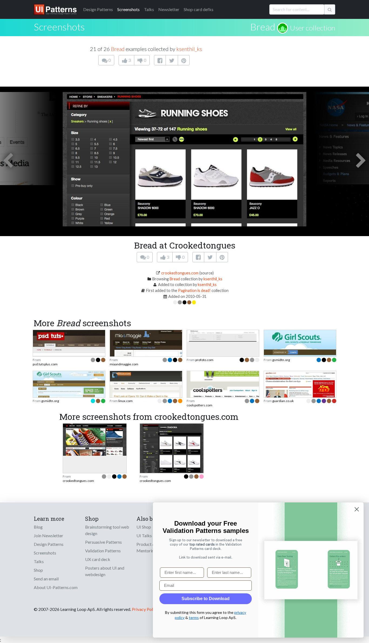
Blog (38, 526)
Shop (38, 570)
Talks (149, 9)
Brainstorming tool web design (107, 530)
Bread (262, 26)
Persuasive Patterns (103, 542)
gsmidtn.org (281, 360)
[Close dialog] (356, 509)
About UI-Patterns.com (56, 587)
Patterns (98, 9)
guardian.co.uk (283, 401)
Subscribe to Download (206, 598)
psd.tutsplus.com (45, 364)
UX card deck (97, 559)
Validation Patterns (103, 550)
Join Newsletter (48, 535)
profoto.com (204, 360)
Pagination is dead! (194, 290)
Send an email (46, 578)
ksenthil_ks (189, 49)
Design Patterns (48, 544)
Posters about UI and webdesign (104, 571)
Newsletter (168, 9)
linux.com (125, 401)
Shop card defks (198, 9)
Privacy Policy (145, 609)
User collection (312, 27)
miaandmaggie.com (124, 364)
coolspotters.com (199, 405)
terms (194, 617)
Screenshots (128, 9)
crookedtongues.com (180, 273)
